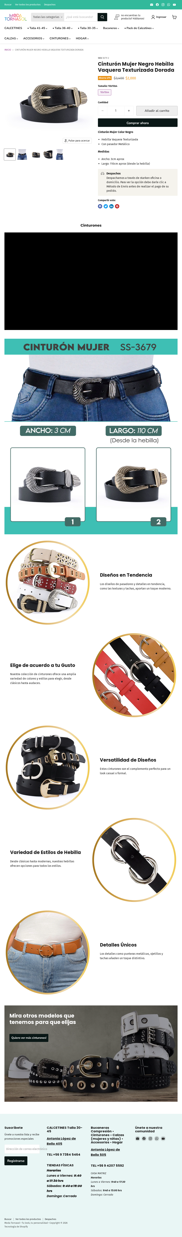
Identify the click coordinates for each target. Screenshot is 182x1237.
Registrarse (16, 1161)
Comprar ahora (138, 123)
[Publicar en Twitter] (106, 206)
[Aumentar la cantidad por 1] (128, 111)
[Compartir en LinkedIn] (111, 206)
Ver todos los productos (28, 4)
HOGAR (81, 38)
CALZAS (10, 38)
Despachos (49, 4)
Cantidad (103, 102)
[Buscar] (102, 17)
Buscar (8, 4)
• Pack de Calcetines (138, 28)
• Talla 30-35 (87, 28)
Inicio (7, 50)
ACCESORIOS (33, 38)
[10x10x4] (105, 96)
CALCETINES (13, 28)
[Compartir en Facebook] (100, 206)
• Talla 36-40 (62, 28)
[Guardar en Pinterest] (117, 206)
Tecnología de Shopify (16, 1226)
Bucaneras (110, 28)
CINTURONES (59, 38)
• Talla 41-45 (36, 28)
